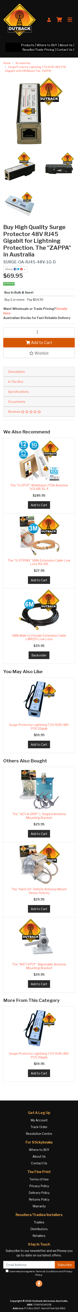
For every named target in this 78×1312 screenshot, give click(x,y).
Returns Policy (39, 1199)
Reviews (14, 411)
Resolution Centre (39, 1133)
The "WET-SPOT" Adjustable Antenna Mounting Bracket (39, 966)
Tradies (39, 1222)
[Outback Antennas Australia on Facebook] (39, 1283)
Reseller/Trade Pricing (38, 49)
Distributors (39, 1229)
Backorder (39, 655)
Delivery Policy (39, 1193)
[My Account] (49, 20)
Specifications (18, 391)
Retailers (39, 1236)
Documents (16, 401)
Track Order (39, 1127)
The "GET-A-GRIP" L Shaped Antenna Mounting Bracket (39, 816)
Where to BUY (47, 45)
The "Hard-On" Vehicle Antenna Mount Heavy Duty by (39, 891)
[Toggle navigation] (70, 20)
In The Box (15, 381)
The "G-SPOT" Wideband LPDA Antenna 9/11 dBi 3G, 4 (39, 487)
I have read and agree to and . (40, 1273)
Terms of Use (39, 1179)
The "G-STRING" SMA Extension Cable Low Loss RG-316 (39, 562)
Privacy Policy (39, 1186)
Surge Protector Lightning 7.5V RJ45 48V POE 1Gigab (39, 726)
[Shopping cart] (59, 20)
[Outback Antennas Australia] (19, 19)
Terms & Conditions (47, 1271)
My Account (39, 1120)
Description (16, 371)
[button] (39, 353)
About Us (66, 45)
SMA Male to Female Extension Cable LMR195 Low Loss (39, 637)
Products (27, 45)
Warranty (39, 1206)
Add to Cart (41, 342)
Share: (9, 269)
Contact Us (64, 49)
